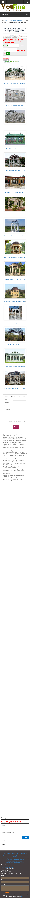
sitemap (22, 896)
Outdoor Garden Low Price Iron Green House (15, 148)
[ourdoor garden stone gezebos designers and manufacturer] (13, 7)
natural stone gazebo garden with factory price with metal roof (15, 858)
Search (24, 6)
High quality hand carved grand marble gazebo (15, 192)
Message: (3, 884)
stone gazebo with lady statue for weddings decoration (15, 853)
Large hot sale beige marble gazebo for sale (15, 279)
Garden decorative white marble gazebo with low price (16, 301)
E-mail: (3, 879)
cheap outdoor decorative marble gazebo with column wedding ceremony (15, 855)
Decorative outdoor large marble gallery (15, 105)
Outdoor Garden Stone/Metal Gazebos (13, 20)
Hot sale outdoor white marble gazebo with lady (15, 170)
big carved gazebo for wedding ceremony (15, 859)
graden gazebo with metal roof (15, 861)
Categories (4, 14)
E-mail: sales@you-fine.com (7, 867)
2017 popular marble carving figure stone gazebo (15, 323)
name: (2, 875)
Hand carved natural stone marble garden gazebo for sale (16, 214)
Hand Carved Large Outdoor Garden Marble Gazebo (15, 83)
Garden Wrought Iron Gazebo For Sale (15, 344)
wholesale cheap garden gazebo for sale (15, 862)
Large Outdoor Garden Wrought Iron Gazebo (15, 366)
